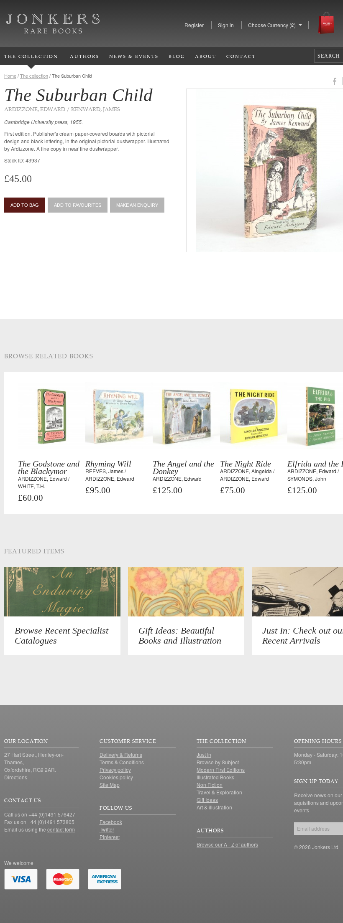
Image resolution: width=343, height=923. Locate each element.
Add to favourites (77, 205)
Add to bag (24, 205)
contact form (61, 829)
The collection (34, 75)
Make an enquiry (137, 205)
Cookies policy (116, 777)
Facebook (111, 821)
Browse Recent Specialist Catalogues (61, 635)
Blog (177, 56)
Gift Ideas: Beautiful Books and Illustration (179, 635)
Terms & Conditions (122, 762)
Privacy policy (115, 769)
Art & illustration (214, 807)
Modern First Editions (221, 769)
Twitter (107, 829)
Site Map (110, 784)
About (205, 56)
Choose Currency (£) (272, 24)
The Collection (31, 56)
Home (10, 75)
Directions (15, 777)
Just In (204, 754)
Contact (241, 56)
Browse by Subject (218, 762)
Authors (84, 56)
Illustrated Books (215, 777)
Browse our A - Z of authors (227, 844)
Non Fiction (210, 784)
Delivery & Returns (121, 754)
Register (194, 24)
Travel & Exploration (219, 792)
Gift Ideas (207, 799)
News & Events (134, 56)
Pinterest (110, 836)
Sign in (226, 24)
